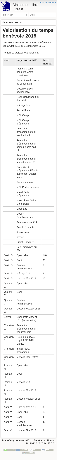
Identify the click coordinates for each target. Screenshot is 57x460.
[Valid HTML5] (35, 449)
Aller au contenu (48, 2)
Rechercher (26, 15)
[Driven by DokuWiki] (28, 452)
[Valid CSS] (48, 449)
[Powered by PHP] (22, 449)
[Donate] (9, 449)
